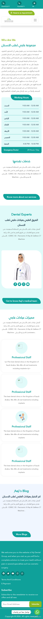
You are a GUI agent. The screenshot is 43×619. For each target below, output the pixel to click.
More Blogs (21, 534)
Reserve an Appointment (22, 12)
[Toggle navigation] (35, 20)
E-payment (6, 583)
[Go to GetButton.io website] (37, 616)
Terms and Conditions (11, 579)
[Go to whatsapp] (37, 612)
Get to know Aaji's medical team (21, 301)
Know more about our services (21, 197)
